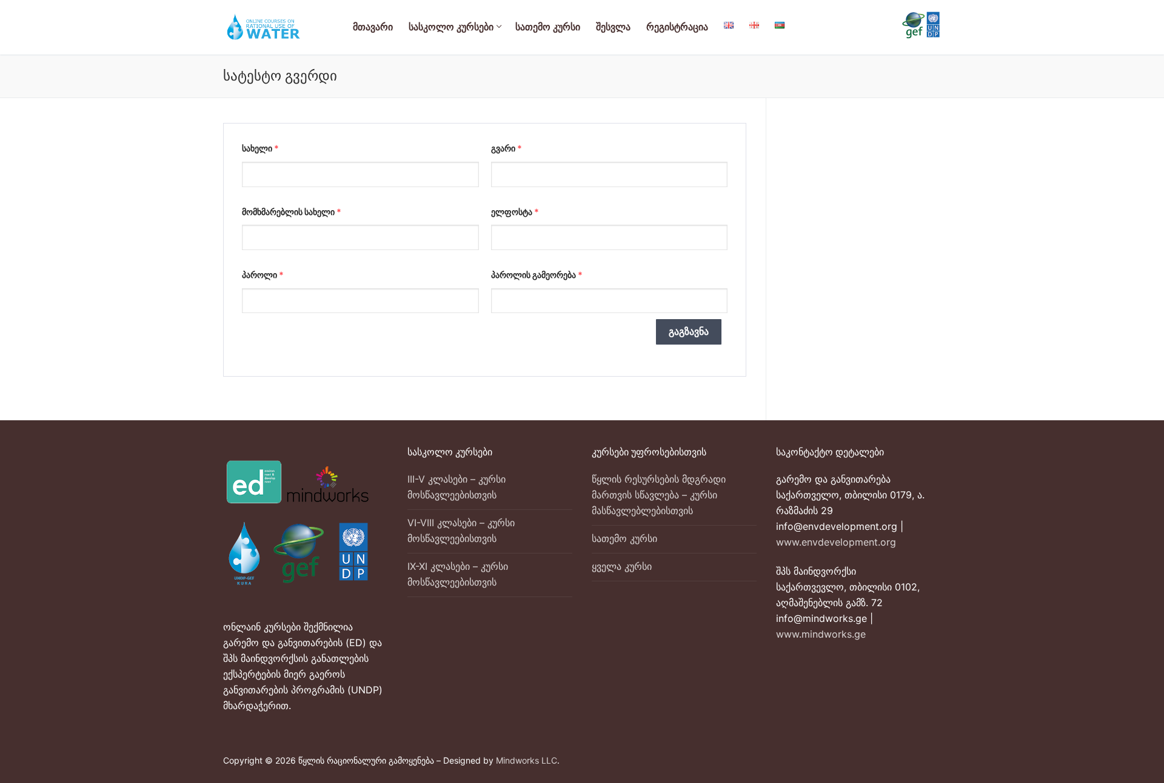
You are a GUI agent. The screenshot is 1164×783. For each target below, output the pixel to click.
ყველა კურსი (622, 566)
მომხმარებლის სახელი (291, 211)
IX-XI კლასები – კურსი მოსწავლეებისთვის (457, 574)
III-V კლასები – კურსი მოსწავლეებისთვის (456, 487)
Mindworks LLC (526, 760)
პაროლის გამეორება (537, 274)
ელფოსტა (515, 211)
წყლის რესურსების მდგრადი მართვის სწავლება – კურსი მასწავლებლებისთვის (659, 495)
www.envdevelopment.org (836, 542)
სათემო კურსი (624, 538)
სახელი (260, 148)
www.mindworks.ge (821, 634)
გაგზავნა (689, 331)
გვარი (506, 148)
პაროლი (263, 274)
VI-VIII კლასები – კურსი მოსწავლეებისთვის (461, 530)
